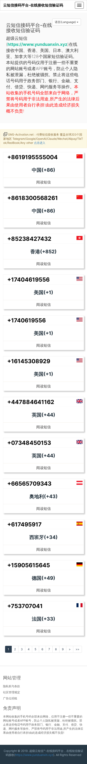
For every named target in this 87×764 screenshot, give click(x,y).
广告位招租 (10, 698)
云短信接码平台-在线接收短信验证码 (33, 5)
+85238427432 (29, 238)
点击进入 (39, 142)
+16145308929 (28, 361)
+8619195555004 (32, 157)
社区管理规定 (11, 692)
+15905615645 (28, 565)
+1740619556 (26, 320)
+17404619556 (28, 279)
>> (77, 649)
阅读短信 (43, 182)
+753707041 (25, 606)
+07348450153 (29, 442)
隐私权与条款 (11, 686)
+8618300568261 (32, 198)
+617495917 (24, 524)
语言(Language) (66, 22)
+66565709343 (29, 483)
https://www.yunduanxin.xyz (34, 755)
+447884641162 (30, 402)
